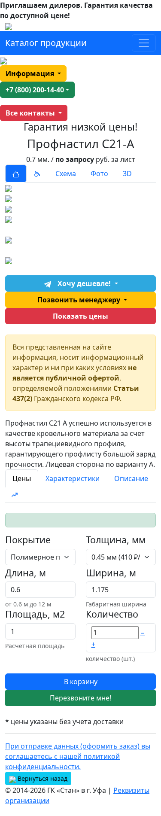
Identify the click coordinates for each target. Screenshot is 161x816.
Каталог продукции (46, 43)
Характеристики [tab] (73, 478)
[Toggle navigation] (144, 43)
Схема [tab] (65, 173)
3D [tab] (127, 173)
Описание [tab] (131, 478)
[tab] (16, 173)
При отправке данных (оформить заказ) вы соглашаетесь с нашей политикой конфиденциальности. (77, 756)
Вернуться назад (41, 778)
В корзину (80, 681)
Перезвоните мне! (80, 698)
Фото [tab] (99, 173)
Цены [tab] (21, 478)
